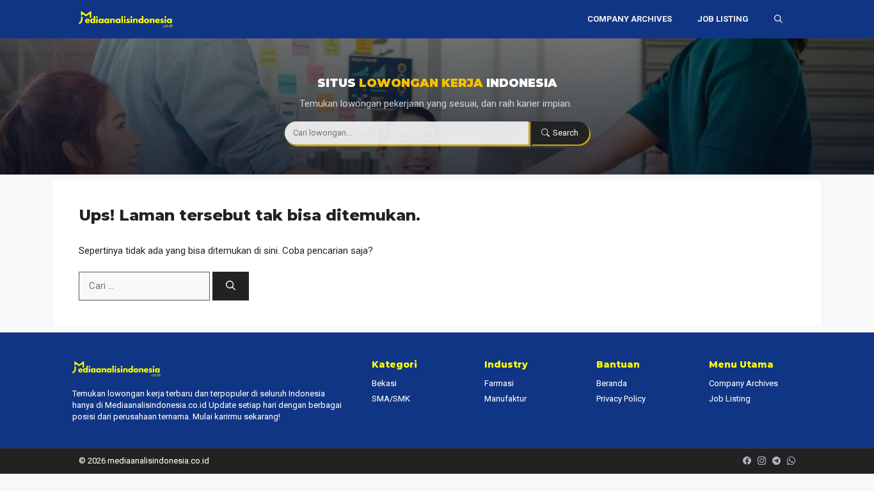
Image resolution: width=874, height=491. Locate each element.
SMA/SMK (391, 398)
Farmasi (499, 383)
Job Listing (723, 19)
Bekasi (384, 383)
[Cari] (230, 286)
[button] (778, 19)
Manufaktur (505, 398)
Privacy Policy (621, 398)
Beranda (611, 383)
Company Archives (629, 19)
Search (565, 132)
